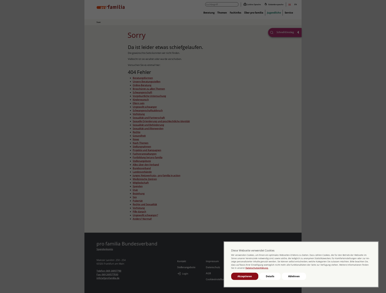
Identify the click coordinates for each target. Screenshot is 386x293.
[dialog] (301, 264)
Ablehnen (294, 276)
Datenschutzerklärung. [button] (256, 268)
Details (270, 276)
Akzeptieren (244, 276)
